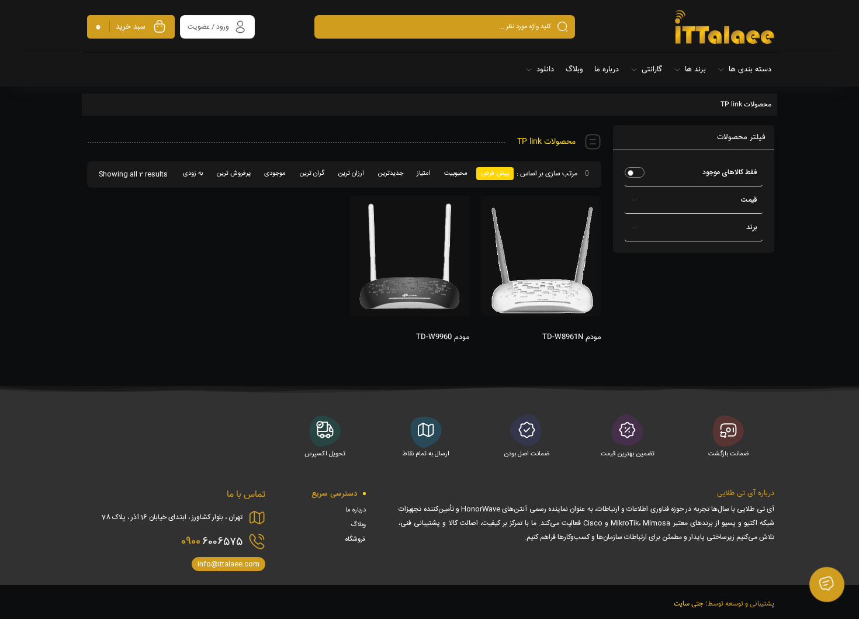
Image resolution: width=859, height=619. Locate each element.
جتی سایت (689, 604)
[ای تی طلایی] (724, 27)
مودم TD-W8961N (571, 337)
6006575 (212, 541)
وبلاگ (358, 525)
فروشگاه (355, 539)
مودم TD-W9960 (443, 337)
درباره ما (355, 510)
